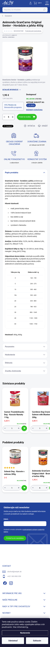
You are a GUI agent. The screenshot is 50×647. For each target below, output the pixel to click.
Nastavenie (25, 633)
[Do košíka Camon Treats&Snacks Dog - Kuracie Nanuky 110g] (24, 428)
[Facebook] (4, 583)
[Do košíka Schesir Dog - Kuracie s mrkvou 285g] (24, 488)
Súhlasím (37, 641)
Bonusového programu (13, 107)
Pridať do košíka (25, 117)
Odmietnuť (13, 641)
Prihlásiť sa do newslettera (15, 538)
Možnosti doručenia (34, 110)
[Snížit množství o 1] (5, 428)
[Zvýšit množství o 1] (19, 428)
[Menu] (47, 3)
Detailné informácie (10, 89)
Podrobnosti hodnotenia (33, 31)
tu (27, 627)
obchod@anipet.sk (14, 572)
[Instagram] (10, 583)
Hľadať (44, 9)
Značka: (8, 37)
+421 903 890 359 (14, 576)
